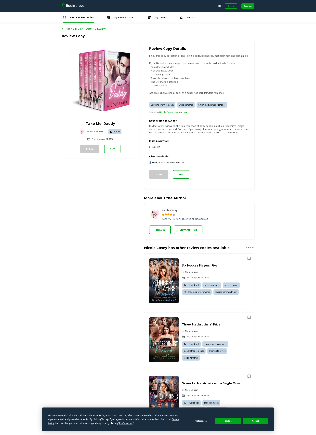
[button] (199, 281)
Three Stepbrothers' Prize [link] (201, 324)
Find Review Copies (82, 17)
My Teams (161, 17)
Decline (228, 421)
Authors (191, 17)
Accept (255, 421)
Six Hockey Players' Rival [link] (200, 265)
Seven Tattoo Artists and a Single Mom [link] (211, 383)
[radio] (163, 214)
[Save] (249, 258)
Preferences (201, 421)
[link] (164, 281)
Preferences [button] (125, 423)
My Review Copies (124, 17)
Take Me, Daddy (100, 123)
